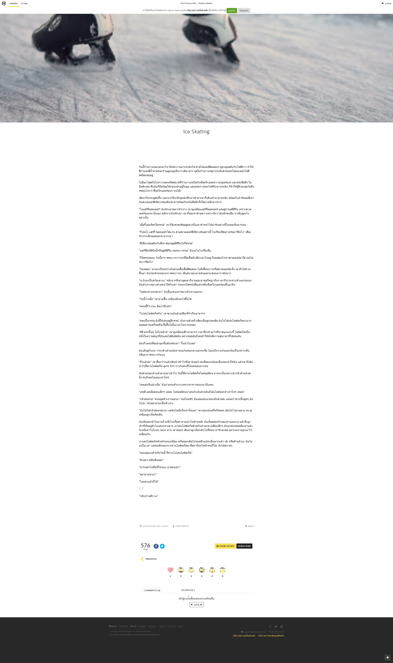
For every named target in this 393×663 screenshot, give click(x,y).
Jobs (180, 626)
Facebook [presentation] (188, 591)
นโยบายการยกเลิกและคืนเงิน (271, 635)
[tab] (152, 590)
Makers (14, 3)
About (162, 626)
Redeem (152, 626)
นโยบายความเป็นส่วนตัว (197, 10)
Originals (123, 626)
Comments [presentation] (152, 590)
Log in (198, 604)
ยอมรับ (232, 10)
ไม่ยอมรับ (243, 10)
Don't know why (188, 3)
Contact (172, 626)
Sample (142, 626)
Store (24, 3)
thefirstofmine (205, 3)
